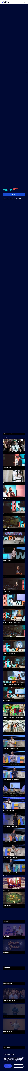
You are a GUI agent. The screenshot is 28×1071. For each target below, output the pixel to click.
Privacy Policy (6, 1061)
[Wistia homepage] (5, 2)
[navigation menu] (24, 2)
